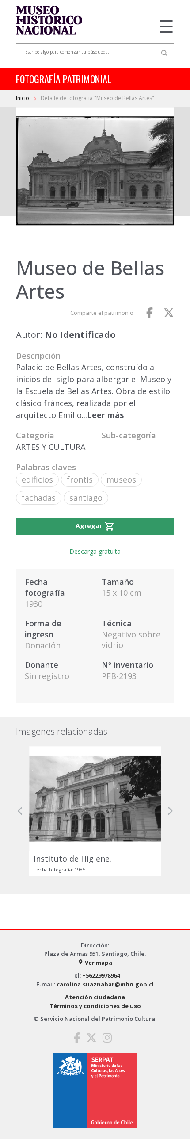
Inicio (23, 98)
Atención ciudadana (95, 997)
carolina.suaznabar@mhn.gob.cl (105, 984)
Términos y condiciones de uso (95, 1006)
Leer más (105, 415)
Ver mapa (95, 962)
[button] (20, 811)
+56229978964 (101, 975)
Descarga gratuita (95, 551)
